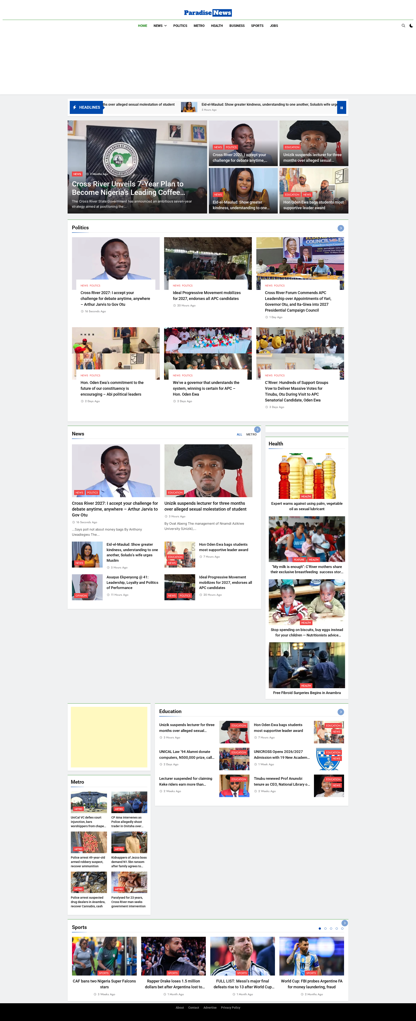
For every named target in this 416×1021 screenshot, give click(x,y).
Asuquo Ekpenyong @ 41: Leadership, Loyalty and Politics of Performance (132, 582)
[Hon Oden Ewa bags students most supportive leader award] (294, 107)
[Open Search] (403, 25)
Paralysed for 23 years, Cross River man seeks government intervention (128, 902)
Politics (180, 26)
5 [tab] (342, 928)
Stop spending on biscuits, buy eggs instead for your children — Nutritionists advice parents (307, 635)
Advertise (210, 1008)
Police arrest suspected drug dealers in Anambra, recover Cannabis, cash (88, 902)
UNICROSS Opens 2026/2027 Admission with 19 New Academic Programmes (282, 757)
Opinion (81, 596)
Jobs (274, 26)
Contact (193, 1008)
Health (217, 26)
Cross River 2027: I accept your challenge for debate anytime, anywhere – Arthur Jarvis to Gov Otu (115, 298)
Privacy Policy (230, 1008)
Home (142, 26)
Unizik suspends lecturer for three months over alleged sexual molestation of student (312, 160)
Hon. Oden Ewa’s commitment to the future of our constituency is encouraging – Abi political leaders (112, 388)
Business (237, 26)
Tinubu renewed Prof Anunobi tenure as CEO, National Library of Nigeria (281, 784)
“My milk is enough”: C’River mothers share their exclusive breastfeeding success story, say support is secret (307, 572)
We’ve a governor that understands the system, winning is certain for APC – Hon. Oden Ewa (206, 388)
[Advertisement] (208, 64)
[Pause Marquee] (341, 107)
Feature (299, 560)
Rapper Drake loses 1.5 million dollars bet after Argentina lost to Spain (173, 987)
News (158, 26)
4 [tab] (337, 928)
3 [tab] (331, 928)
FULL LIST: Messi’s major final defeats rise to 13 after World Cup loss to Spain (243, 987)
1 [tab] (320, 928)
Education (292, 147)
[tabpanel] (104, 967)
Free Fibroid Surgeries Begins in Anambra (307, 693)
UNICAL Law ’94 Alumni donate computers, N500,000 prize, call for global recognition (185, 757)
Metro (199, 26)
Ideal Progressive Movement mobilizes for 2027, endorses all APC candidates (225, 582)
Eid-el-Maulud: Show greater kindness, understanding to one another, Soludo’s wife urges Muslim (203, 104)
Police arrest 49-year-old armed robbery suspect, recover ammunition (88, 862)
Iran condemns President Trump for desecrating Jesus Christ (130, 188)
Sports (257, 26)
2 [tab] (325, 928)
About (180, 1008)
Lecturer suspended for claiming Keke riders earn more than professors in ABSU (185, 784)
